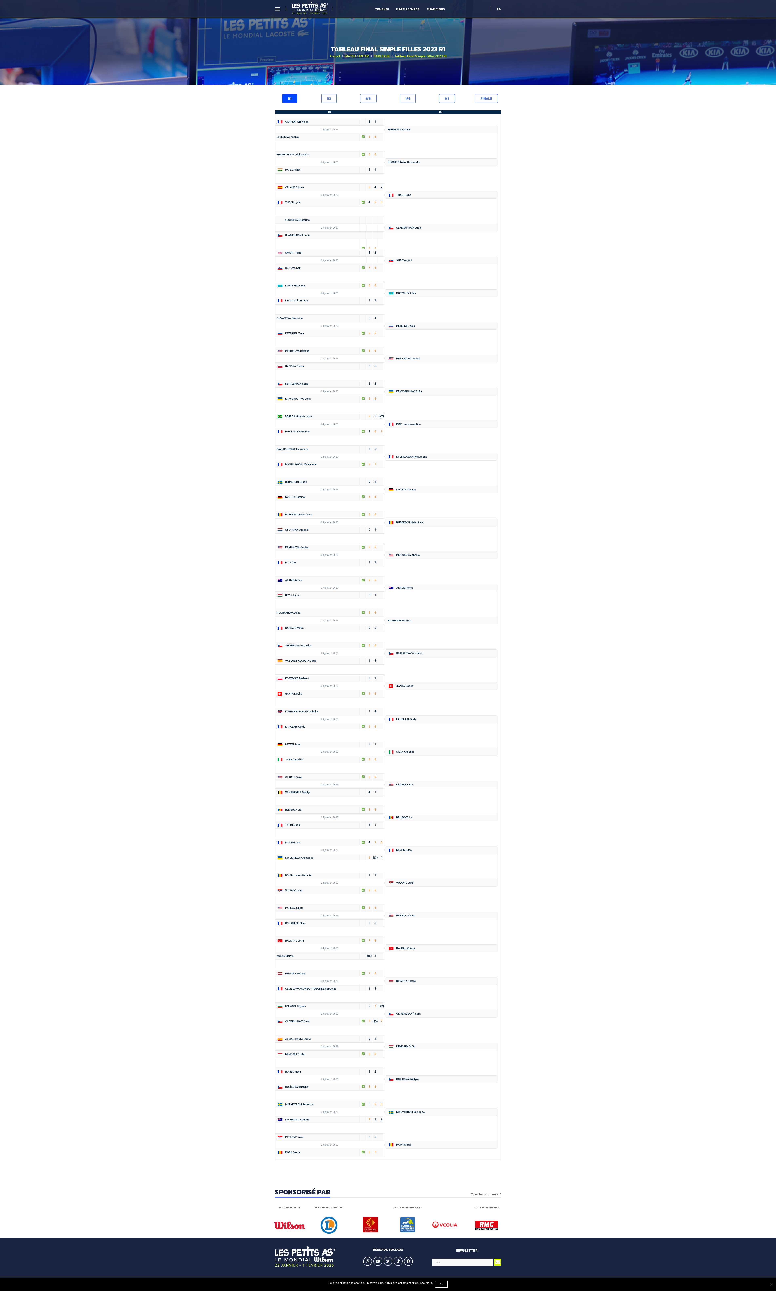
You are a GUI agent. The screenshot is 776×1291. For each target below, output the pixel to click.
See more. (426, 1282)
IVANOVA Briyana (333, 1006)
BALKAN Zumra (329, 940)
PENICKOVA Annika (329, 547)
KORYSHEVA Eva (329, 285)
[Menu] (277, 9)
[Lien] (310, 8)
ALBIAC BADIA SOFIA (329, 1038)
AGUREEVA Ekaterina (329, 221)
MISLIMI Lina (332, 842)
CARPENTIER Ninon (329, 121)
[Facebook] (408, 1261)
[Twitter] (388, 1261)
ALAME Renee (329, 580)
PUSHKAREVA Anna (326, 612)
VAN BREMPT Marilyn (329, 792)
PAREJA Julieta (329, 907)
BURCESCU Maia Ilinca (329, 514)
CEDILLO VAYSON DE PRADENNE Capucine (329, 988)
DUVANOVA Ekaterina (326, 318)
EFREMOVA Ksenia (399, 129)
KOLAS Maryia (326, 955)
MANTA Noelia (403, 685)
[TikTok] (398, 1261)
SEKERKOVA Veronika (329, 645)
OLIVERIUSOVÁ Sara (407, 1013)
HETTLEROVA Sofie (329, 383)
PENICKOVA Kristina (329, 350)
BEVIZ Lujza (329, 595)
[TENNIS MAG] (486, 1225)
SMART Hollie (329, 252)
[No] (771, 1284)
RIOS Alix (329, 562)
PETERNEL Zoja (404, 325)
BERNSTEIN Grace (329, 481)
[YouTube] (377, 1261)
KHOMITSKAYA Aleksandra (326, 154)
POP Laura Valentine (407, 424)
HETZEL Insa (329, 744)
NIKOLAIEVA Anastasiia (332, 857)
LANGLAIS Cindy (405, 719)
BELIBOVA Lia (329, 809)
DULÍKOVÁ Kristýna (406, 1079)
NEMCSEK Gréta (404, 1046)
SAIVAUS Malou (329, 627)
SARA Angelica (404, 751)
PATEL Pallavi (329, 169)
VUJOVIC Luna (403, 882)
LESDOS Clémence (329, 300)
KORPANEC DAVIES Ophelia (329, 711)
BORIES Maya (329, 1071)
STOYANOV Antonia (329, 529)
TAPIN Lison (329, 824)
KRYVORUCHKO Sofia (408, 391)
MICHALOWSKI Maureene (410, 456)
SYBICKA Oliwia (329, 366)
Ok (441, 1284)
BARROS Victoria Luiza (333, 416)
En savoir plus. (375, 1282)
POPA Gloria (402, 1144)
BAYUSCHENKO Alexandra (326, 449)
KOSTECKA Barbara (329, 678)
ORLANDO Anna (332, 187)
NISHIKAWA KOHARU (332, 1119)
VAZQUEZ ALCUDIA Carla (329, 660)
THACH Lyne (402, 194)
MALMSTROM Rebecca (332, 1104)
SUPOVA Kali (403, 260)
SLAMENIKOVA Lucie (408, 227)
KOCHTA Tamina (405, 489)
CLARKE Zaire (329, 777)
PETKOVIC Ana (329, 1137)
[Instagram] (367, 1261)
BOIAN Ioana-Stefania (329, 875)
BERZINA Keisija (329, 973)
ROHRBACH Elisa (329, 923)
